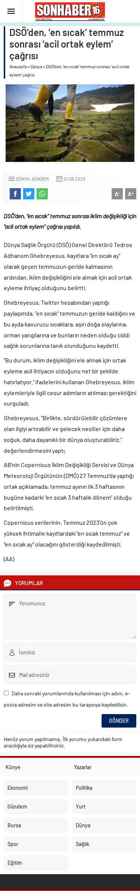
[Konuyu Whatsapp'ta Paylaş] (42, 193)
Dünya (36, 66)
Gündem (40, 178)
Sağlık (82, 844)
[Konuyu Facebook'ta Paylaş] (15, 193)
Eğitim (14, 863)
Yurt (80, 806)
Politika (84, 788)
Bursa (14, 825)
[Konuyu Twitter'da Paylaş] (28, 193)
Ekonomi (17, 788)
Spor (12, 844)
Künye (13, 767)
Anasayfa (18, 66)
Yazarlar (82, 767)
